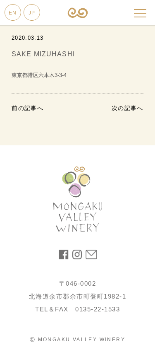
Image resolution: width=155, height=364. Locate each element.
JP (32, 13)
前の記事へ (27, 108)
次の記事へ (127, 108)
